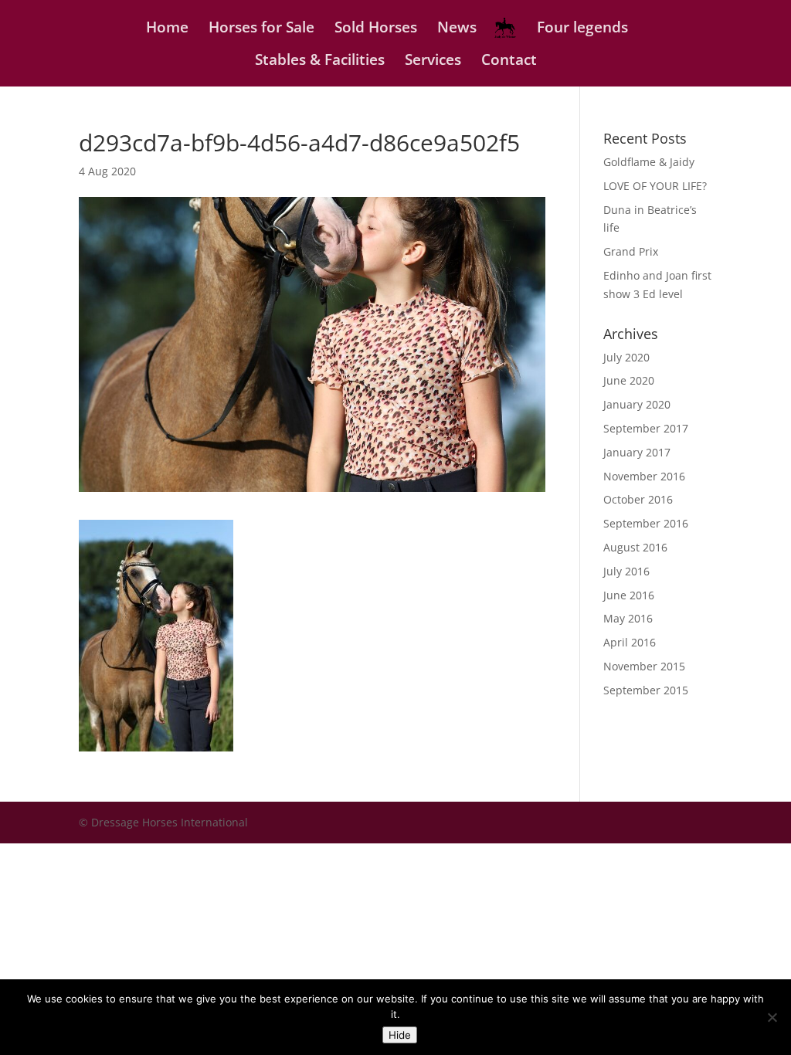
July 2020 (626, 357)
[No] (771, 1017)
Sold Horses (375, 29)
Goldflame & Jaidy (648, 161)
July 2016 (626, 571)
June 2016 (628, 595)
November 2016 (644, 476)
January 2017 (636, 452)
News (457, 29)
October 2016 (638, 499)
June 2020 (628, 380)
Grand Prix (630, 251)
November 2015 (644, 666)
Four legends (582, 29)
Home (167, 29)
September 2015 (645, 690)
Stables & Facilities (320, 62)
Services (433, 62)
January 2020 (636, 404)
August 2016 (635, 547)
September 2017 (645, 428)
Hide (400, 1035)
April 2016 (629, 642)
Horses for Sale (261, 29)
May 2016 (628, 618)
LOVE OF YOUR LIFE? (655, 185)
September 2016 (645, 523)
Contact (509, 62)
